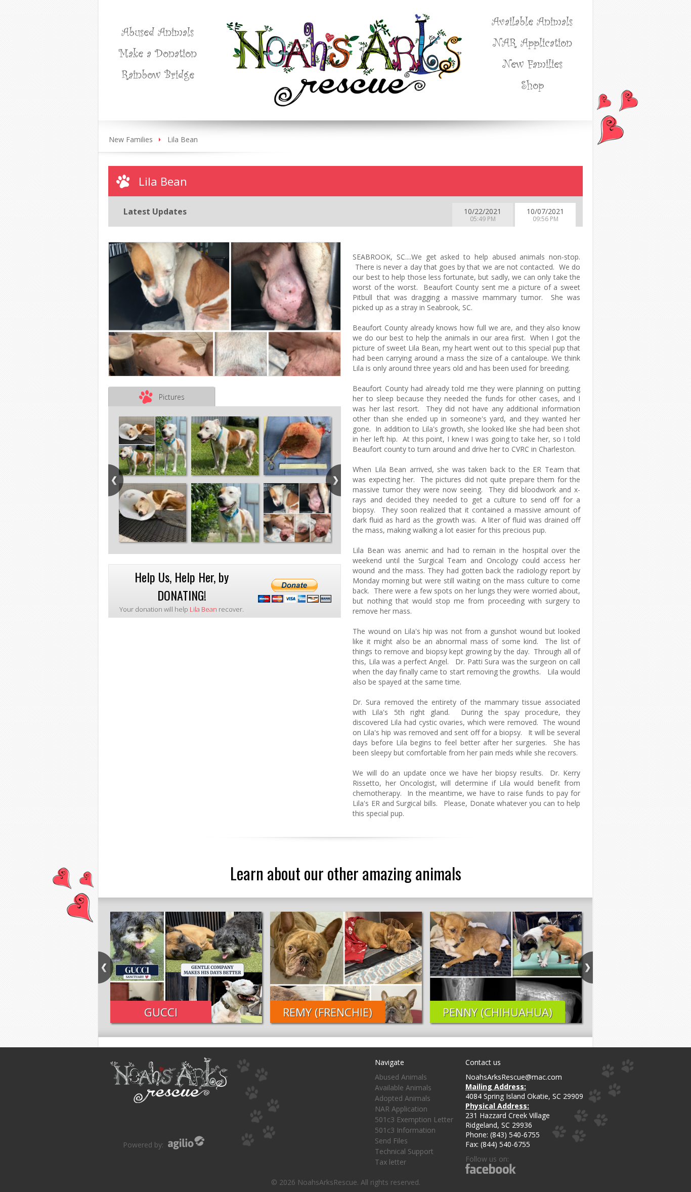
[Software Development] (186, 1143)
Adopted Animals (402, 1098)
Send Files (391, 1140)
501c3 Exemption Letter (414, 1119)
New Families (532, 63)
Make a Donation (157, 53)
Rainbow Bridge (157, 74)
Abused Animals (157, 31)
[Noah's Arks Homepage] (344, 18)
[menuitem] (157, 31)
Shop (532, 84)
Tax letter (390, 1162)
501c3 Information (405, 1130)
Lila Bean (182, 139)
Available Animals (532, 21)
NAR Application (532, 42)
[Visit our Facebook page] (490, 1168)
